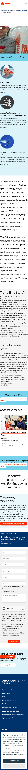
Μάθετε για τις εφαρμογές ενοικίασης (13, 524)
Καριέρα (4, 704)
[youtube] (6, 730)
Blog (3, 696)
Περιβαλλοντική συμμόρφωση (11, 711)
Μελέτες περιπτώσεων (9, 701)
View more (3, 92)
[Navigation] (26, 4)
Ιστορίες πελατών (8, 665)
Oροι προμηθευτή (7, 718)
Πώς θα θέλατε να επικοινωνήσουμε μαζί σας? (13, 587)
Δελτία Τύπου (6, 693)
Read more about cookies (10, 754)
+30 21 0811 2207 (8, 657)
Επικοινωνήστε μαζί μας (9, 707)
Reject (14, 766)
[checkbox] (14, 617)
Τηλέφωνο (6, 591)
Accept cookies (14, 761)
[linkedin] (3, 730)
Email (12, 591)
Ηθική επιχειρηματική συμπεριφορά (12, 715)
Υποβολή (14, 641)
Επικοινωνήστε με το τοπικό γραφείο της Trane (13, 399)
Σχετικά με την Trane (8, 690)
